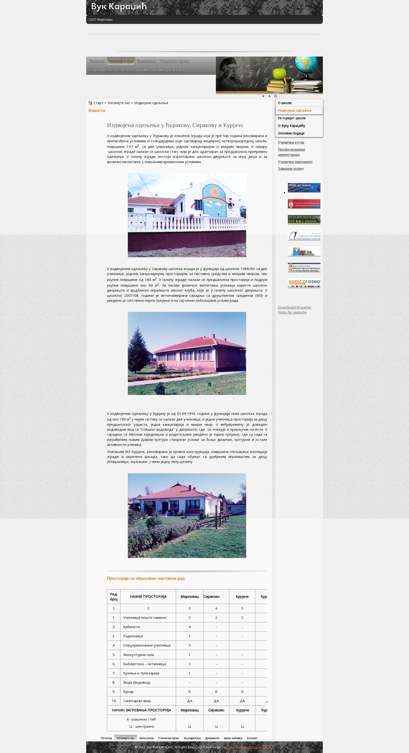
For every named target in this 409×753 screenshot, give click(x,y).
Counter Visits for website (294, 309)
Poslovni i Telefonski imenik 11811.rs (248, 747)
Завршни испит (291, 169)
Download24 (288, 307)
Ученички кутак (291, 142)
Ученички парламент (295, 162)
